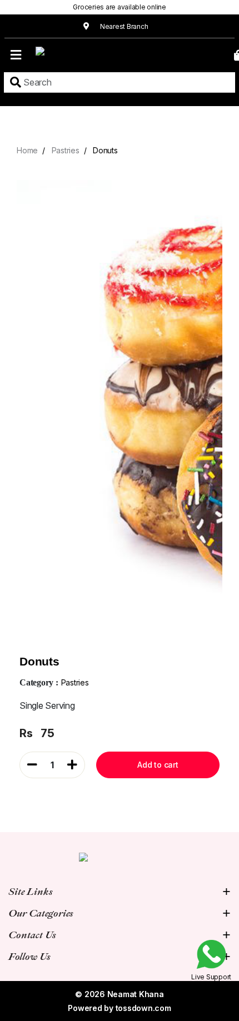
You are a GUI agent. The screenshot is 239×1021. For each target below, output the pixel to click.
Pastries (65, 150)
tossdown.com (143, 1008)
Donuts (105, 150)
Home (27, 150)
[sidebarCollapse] (16, 53)
